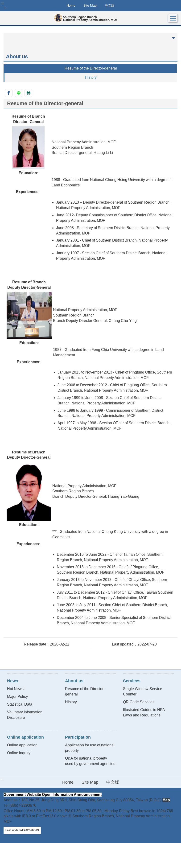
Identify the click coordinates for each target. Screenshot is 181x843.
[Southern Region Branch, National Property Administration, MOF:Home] (86, 18)
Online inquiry (18, 753)
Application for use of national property (90, 748)
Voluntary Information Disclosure (24, 715)
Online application (22, 745)
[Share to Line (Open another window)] (18, 93)
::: (2, 3)
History (91, 77)
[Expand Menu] (173, 18)
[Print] (28, 93)
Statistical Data (19, 704)
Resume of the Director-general (91, 68)
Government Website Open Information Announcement (53, 795)
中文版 (110, 5)
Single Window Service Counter (142, 691)
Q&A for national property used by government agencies (90, 761)
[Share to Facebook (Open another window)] (8, 93)
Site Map (90, 5)
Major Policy (17, 697)
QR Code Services (138, 702)
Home (70, 5)
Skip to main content (17, 3)
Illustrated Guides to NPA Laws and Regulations (144, 712)
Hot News (15, 689)
